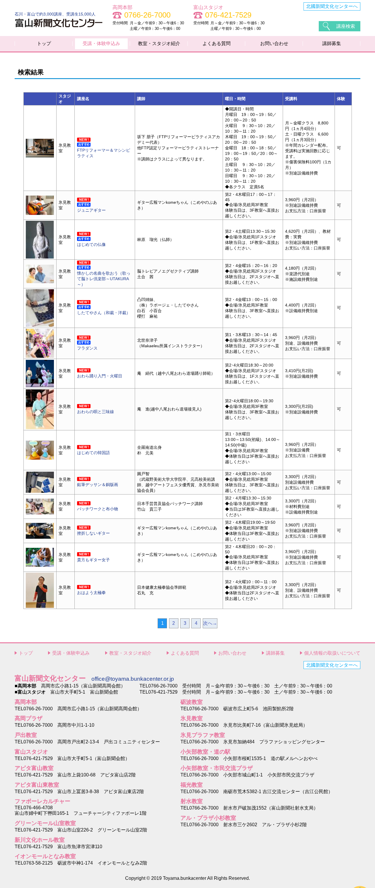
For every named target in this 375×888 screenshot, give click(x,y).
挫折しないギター (93, 533)
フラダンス (87, 348)
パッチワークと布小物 (97, 509)
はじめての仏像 (91, 244)
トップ (44, 43)
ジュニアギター (91, 210)
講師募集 (331, 43)
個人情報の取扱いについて (332, 653)
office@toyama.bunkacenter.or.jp (132, 679)
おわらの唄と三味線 (95, 411)
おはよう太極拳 (91, 592)
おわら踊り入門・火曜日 (99, 376)
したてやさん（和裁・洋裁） (103, 312)
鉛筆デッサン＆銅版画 (97, 484)
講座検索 (345, 26)
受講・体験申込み (101, 43)
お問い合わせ (274, 43)
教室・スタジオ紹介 (159, 43)
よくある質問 (216, 43)
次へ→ (210, 623)
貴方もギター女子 (93, 559)
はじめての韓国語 (93, 452)
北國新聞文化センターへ (332, 6)
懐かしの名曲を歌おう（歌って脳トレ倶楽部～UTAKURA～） (103, 279)
